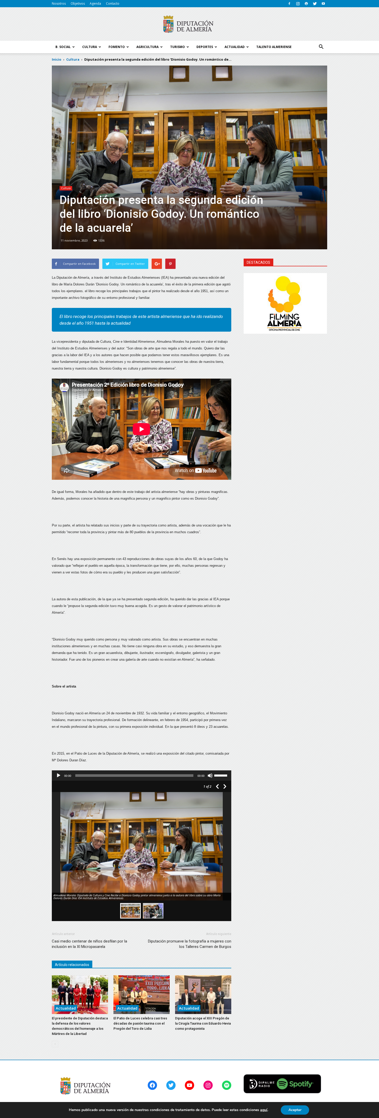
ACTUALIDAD (235, 47)
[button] (321, 47)
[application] (141, 775)
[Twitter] (315, 3)
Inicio (56, 59)
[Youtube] (323, 3)
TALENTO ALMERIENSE (274, 47)
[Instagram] (298, 3)
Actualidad (66, 1008)
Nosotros (59, 3)
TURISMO (177, 47)
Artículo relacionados (72, 965)
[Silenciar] (210, 775)
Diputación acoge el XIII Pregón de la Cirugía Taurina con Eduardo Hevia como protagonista (203, 1023)
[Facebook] (289, 3)
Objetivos (78, 3)
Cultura (66, 188)
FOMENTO (117, 47)
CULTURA (89, 47)
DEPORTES (204, 47)
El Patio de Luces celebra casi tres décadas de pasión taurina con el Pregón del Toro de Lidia (140, 1023)
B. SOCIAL (63, 47)
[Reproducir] (58, 775)
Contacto (112, 3)
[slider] (221, 775)
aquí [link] (263, 1109)
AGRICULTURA (147, 47)
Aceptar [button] (295, 1109)
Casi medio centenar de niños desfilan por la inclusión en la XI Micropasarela (89, 944)
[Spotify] (306, 3)
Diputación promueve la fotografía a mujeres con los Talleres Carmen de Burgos (189, 944)
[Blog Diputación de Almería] (189, 24)
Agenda (95, 3)
